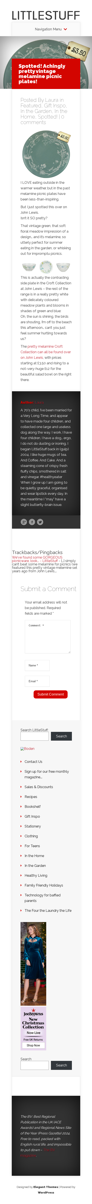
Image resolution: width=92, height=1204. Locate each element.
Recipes (31, 797)
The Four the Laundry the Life (48, 911)
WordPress (46, 1192)
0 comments (42, 119)
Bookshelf (33, 807)
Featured (31, 105)
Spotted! (48, 117)
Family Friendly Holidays (44, 885)
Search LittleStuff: (34, 730)
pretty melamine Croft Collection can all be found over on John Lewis (46, 352)
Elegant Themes (45, 1187)
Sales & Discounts (39, 787)
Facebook (32, 522)
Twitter (40, 522)
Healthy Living (36, 875)
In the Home (34, 856)
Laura (51, 100)
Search (61, 736)
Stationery (33, 826)
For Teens (32, 846)
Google (24, 522)
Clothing (31, 836)
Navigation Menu (48, 29)
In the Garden (36, 111)
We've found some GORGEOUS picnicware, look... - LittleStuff (37, 559)
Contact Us (33, 762)
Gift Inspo (55, 105)
